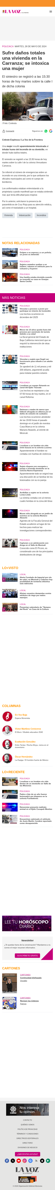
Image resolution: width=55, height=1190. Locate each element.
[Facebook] (7, 1161)
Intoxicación (24, 215)
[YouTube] (19, 1161)
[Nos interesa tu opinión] (27, 1110)
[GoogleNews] (30, 1161)
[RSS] (36, 1161)
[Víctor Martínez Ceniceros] (7, 730)
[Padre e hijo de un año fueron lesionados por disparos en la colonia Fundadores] (10, 794)
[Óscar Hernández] (7, 758)
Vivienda (8, 215)
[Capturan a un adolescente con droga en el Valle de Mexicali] (10, 549)
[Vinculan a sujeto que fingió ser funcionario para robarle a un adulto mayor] (10, 366)
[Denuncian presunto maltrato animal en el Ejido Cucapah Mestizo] (10, 807)
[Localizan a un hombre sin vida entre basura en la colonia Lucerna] (10, 450)
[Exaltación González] (7, 744)
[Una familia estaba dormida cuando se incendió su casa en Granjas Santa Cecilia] (10, 277)
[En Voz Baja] (7, 716)
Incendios (41, 215)
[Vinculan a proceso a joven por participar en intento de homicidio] (10, 313)
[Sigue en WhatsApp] (46, 131)
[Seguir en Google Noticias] (51, 131)
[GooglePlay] (48, 1161)
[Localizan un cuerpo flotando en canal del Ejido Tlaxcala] (10, 391)
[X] (13, 1161)
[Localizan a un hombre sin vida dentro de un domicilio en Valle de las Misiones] (10, 782)
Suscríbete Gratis (27, 955)
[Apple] (42, 1161)
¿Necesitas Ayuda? (27, 1154)
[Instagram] (24, 1161)
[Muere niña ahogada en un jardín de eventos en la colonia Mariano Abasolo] (10, 522)
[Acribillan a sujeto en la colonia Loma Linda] (10, 497)
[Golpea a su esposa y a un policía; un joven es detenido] (10, 252)
